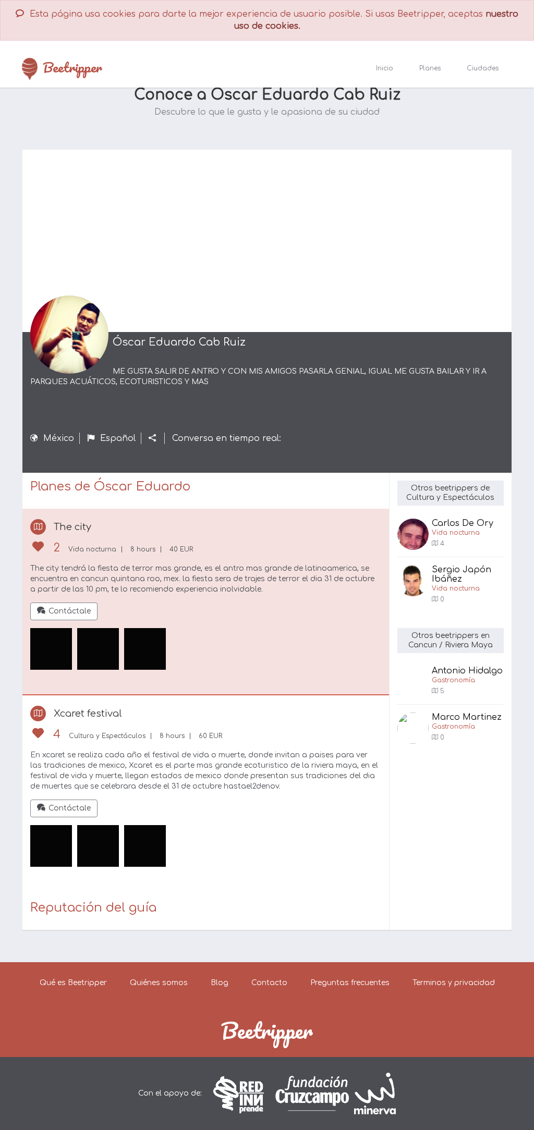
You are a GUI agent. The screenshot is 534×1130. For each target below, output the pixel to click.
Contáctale (69, 611)
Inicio (384, 68)
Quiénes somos (159, 983)
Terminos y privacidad (453, 983)
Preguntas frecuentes (350, 983)
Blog (219, 983)
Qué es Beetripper (73, 983)
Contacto (269, 983)
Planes (430, 68)
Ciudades (483, 68)
